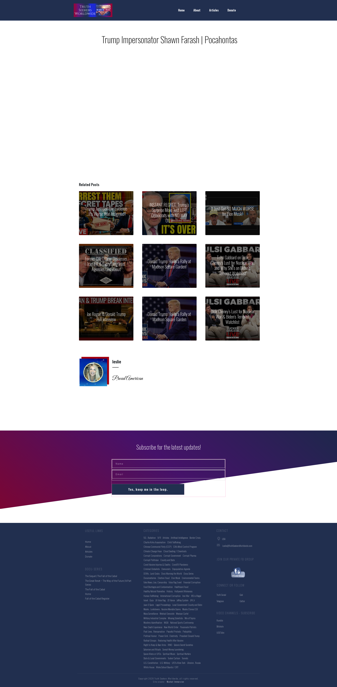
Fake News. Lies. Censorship (155, 582)
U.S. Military (165, 663)
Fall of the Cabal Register (97, 598)
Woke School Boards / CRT (167, 667)
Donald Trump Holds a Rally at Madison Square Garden (169, 319)
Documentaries (150, 578)
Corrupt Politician (151, 560)
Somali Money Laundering (173, 649)
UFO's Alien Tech (178, 663)
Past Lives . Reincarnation (154, 631)
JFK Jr (192, 600)
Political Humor (150, 636)
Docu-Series (188, 573)
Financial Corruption (191, 582)
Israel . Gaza (149, 600)
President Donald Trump (190, 636)
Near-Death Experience (153, 627)
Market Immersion (175, 681)
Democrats (165, 569)
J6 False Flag (160, 600)
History (170, 591)
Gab (241, 595)
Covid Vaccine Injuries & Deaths (157, 564)
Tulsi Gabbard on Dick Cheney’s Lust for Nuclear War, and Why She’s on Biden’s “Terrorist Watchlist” (232, 266)
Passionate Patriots (188, 627)
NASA (166, 622)
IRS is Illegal (196, 596)
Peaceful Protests (174, 631)
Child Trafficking (174, 542)
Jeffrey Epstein (182, 600)
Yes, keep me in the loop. (148, 489)
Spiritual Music (169, 654)
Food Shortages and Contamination (158, 587)
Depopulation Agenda (181, 569)
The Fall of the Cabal (95, 589)
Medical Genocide (167, 613)
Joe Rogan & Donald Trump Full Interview (106, 319)
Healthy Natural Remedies (154, 591)
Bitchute (220, 626)
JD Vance (171, 600)
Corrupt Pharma (189, 555)
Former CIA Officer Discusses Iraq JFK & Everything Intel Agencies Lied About (106, 266)
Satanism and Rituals (152, 649)
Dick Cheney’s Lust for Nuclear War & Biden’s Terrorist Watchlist (232, 319)
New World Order (171, 627)
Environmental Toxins (190, 578)
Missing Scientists (175, 618)
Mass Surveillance (151, 613)
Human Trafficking (151, 596)
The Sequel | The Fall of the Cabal (101, 576)
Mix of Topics (190, 618)
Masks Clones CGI (190, 609)
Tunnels (185, 658)
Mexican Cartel (182, 613)
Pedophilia (187, 631)
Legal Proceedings (163, 605)
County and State (167, 560)
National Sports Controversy (182, 622)
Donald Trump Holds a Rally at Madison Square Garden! (169, 266)
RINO (170, 645)
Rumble (220, 620)
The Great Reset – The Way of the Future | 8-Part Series (108, 582)
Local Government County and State (187, 605)
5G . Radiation (150, 537)
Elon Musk (175, 578)
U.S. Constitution (151, 663)
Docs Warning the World (171, 573)
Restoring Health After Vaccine (170, 640)
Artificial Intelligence (179, 537)
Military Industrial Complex (155, 618)
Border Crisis (195, 537)
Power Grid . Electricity (168, 636)
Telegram (220, 601)
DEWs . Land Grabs (152, 573)
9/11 (159, 537)
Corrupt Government (172, 555)
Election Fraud (164, 578)
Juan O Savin (149, 605)
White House (149, 667)
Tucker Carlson (174, 658)
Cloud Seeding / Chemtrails (174, 551)
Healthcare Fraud (181, 587)
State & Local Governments (155, 658)
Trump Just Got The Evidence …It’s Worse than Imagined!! (106, 213)
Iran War (185, 596)
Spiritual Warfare (184, 654)
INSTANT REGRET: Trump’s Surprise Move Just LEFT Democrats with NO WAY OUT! (169, 213)
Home (88, 594)
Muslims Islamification (153, 622)
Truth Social (221, 595)
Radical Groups (150, 640)
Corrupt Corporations (153, 555)
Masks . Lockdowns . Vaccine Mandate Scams (162, 609)
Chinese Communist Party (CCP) (157, 546)
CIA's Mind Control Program (185, 546)
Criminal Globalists (152, 569)
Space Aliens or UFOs (152, 654)
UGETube (220, 632)
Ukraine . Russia (194, 663)
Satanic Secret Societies (183, 645)
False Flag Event (175, 582)
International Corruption (170, 596)
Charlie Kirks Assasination (155, 542)
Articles (166, 537)
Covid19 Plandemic (180, 564)
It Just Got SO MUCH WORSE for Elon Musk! (232, 213)
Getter (242, 601)
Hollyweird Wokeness (183, 591)
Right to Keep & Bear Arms (155, 645)
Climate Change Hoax (153, 551)
